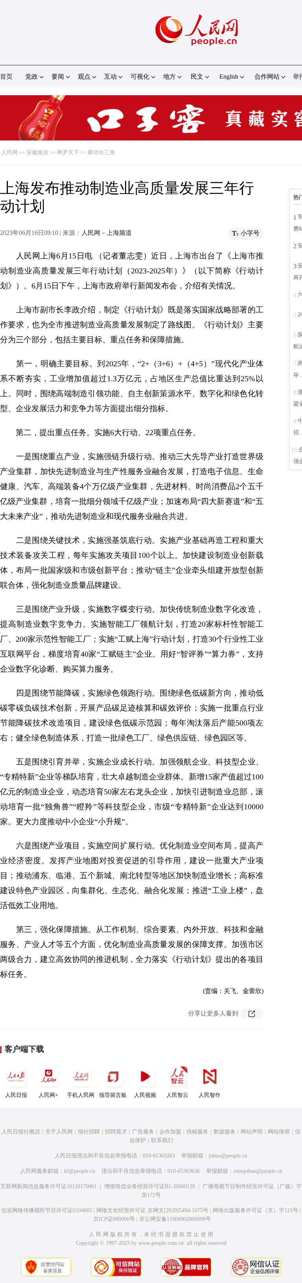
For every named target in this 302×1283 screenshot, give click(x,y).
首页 (6, 76)
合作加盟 (170, 1132)
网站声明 (252, 1132)
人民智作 (210, 1095)
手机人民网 (80, 1095)
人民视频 (145, 1095)
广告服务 (143, 1132)
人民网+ (48, 1095)
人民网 (9, 152)
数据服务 (225, 1132)
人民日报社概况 (21, 1132)
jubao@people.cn (228, 1156)
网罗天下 (68, 152)
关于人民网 (59, 1132)
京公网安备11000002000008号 (175, 1219)
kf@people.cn (79, 1171)
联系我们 (162, 1140)
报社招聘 (89, 1132)
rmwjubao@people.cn (258, 1171)
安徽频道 (37, 152)
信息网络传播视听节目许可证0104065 (46, 1210)
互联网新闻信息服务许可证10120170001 (48, 1186)
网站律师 (279, 1132)
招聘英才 (116, 1132)
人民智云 (177, 1095)
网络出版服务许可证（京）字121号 (255, 1210)
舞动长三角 (101, 152)
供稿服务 (197, 1132)
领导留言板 (113, 1095)
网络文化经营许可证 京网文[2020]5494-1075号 (152, 1210)
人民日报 (16, 1095)
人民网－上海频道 (106, 232)
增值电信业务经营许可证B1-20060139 (149, 1186)
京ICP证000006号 (114, 1219)
